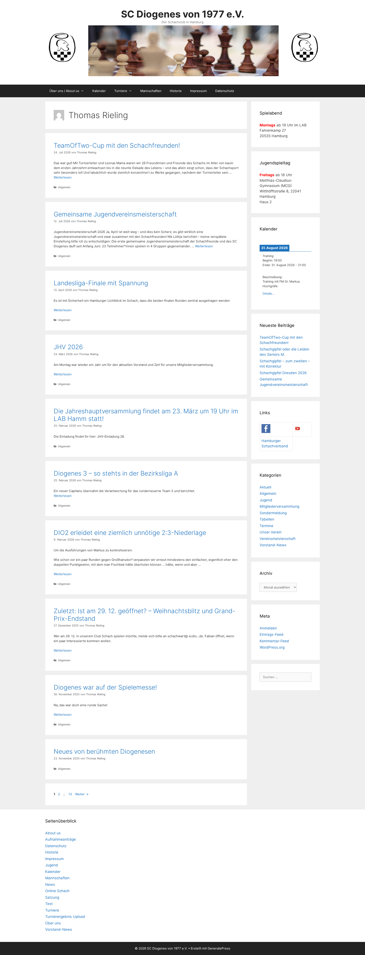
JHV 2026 (68, 347)
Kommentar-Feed (274, 641)
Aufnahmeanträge (60, 839)
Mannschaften (150, 91)
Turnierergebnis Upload (65, 916)
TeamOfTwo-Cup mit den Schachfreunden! (117, 145)
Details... (268, 293)
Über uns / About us (64, 91)
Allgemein (64, 187)
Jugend (266, 500)
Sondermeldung (273, 513)
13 (70, 794)
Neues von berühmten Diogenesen (104, 751)
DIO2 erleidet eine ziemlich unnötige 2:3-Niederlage (130, 532)
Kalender (99, 91)
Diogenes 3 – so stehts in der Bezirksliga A (116, 473)
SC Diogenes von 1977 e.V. (182, 14)
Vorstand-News (273, 545)
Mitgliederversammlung (279, 506)
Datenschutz (224, 91)
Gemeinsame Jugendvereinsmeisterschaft (115, 214)
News (50, 884)
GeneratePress (219, 948)
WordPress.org (272, 647)
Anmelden (268, 628)
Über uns (53, 923)
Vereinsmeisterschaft (278, 539)
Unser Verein (271, 532)
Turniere (120, 91)
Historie (176, 91)
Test (49, 904)
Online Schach (57, 891)
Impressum (198, 91)
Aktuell (265, 487)
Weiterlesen (63, 177)
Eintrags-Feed (271, 634)
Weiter (82, 794)
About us (53, 833)
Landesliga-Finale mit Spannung (101, 283)
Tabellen (267, 519)
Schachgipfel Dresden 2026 (283, 373)
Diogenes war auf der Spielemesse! (105, 687)
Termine (266, 526)
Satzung (52, 897)
